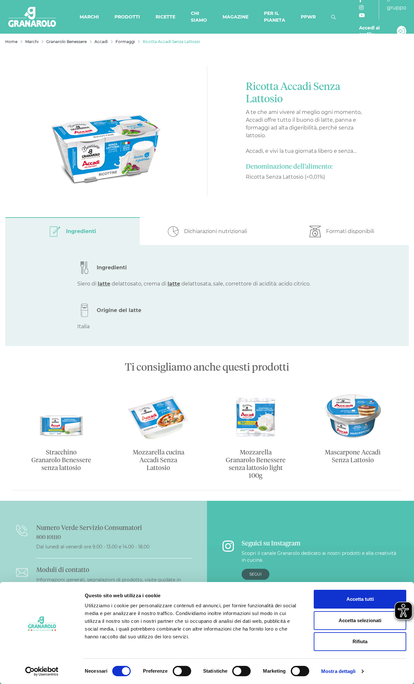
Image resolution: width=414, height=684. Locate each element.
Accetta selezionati (360, 620)
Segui (255, 574)
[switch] (182, 671)
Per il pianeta (274, 16)
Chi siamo (199, 16)
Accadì (101, 41)
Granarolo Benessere (66, 41)
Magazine (235, 17)
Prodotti (127, 17)
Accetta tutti (360, 599)
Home (11, 41)
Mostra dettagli (338, 671)
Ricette (165, 17)
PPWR (308, 17)
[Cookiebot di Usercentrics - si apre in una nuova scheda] (42, 671)
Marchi (89, 17)
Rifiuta (360, 641)
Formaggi (125, 41)
